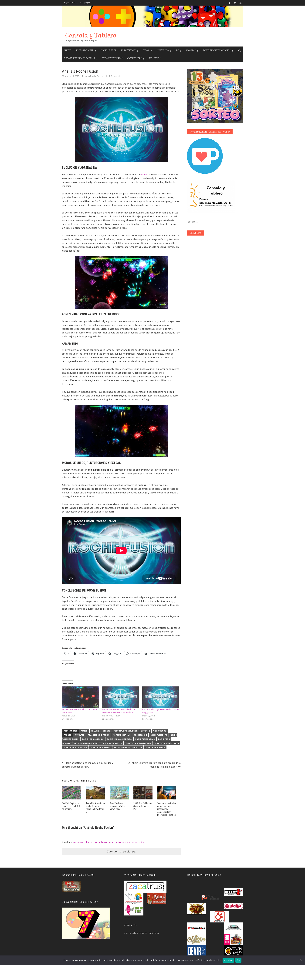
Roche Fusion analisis (92, 739)
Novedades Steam (121, 735)
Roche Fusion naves (112, 743)
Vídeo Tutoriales (112, 58)
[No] (301, 960)
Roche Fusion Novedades (167, 743)
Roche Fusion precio (100, 747)
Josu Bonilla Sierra (94, 76)
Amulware (79, 735)
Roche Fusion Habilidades (86, 743)
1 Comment (114, 76)
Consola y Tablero (90, 35)
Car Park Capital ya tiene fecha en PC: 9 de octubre (71, 806)
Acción (84, 731)
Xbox (146, 50)
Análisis (95, 731)
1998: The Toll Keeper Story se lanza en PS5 (142, 806)
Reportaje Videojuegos (125, 731)
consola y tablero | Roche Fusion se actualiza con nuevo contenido (109, 842)
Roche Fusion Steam (155, 747)
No (238, 960)
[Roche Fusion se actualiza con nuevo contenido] (80, 697)
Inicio (67, 50)
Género (106, 731)
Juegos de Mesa (70, 3)
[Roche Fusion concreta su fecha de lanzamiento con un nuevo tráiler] (120, 697)
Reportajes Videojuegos (216, 50)
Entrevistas (134, 58)
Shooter (145, 731)
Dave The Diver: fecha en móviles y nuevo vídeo (118, 806)
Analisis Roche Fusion (98, 735)
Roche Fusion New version (138, 743)
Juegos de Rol (108, 50)
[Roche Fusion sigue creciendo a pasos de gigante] (160, 697)
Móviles (191, 50)
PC (177, 50)
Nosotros (154, 58)
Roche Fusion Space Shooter (128, 747)
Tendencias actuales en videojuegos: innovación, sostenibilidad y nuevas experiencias (166, 809)
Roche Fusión (140, 735)
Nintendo (163, 50)
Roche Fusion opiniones (75, 747)
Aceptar (228, 960)
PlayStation (128, 50)
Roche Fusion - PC (158, 735)
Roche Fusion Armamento (119, 739)
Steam (144, 174)
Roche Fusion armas (145, 739)
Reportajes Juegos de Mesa (79, 58)
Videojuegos (85, 3)
